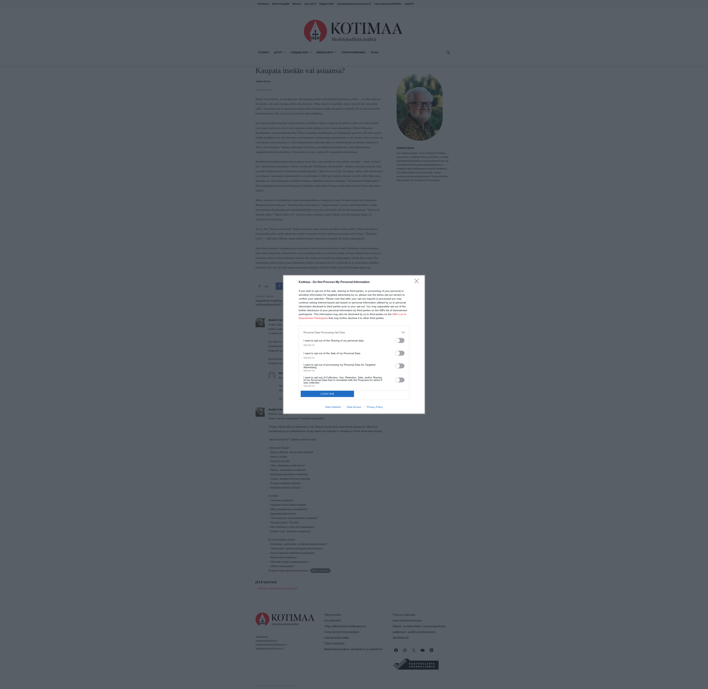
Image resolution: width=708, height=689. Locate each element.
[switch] (400, 340)
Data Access (354, 406)
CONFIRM (327, 394)
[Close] (417, 282)
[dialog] (354, 344)
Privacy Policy (375, 406)
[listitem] (354, 332)
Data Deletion (333, 406)
